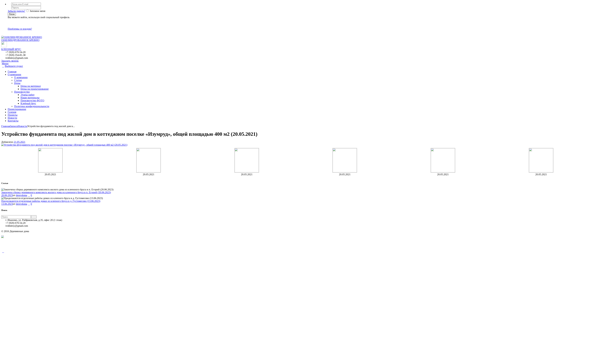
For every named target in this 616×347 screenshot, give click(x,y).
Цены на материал (31, 86)
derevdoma (21, 195)
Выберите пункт (14, 66)
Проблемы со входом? (20, 28)
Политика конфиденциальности (31, 106)
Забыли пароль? (16, 11)
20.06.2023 (7, 195)
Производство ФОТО (32, 100)
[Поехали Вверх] (3, 251)
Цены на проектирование (35, 89)
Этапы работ (27, 94)
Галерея (12, 112)
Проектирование (17, 109)
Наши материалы (30, 97)
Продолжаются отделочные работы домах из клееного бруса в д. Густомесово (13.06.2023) (50, 201)
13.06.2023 (7, 204)
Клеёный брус (28, 103)
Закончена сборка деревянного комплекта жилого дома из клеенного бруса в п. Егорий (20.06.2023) (56, 192)
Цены (17, 83)
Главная (12, 71)
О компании (14, 74)
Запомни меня (37, 11)
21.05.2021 (19, 142)
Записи (14, 126)
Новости (12, 117)
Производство (22, 91)
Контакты (13, 120)
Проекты (12, 115)
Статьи (18, 80)
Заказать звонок (10, 60)
